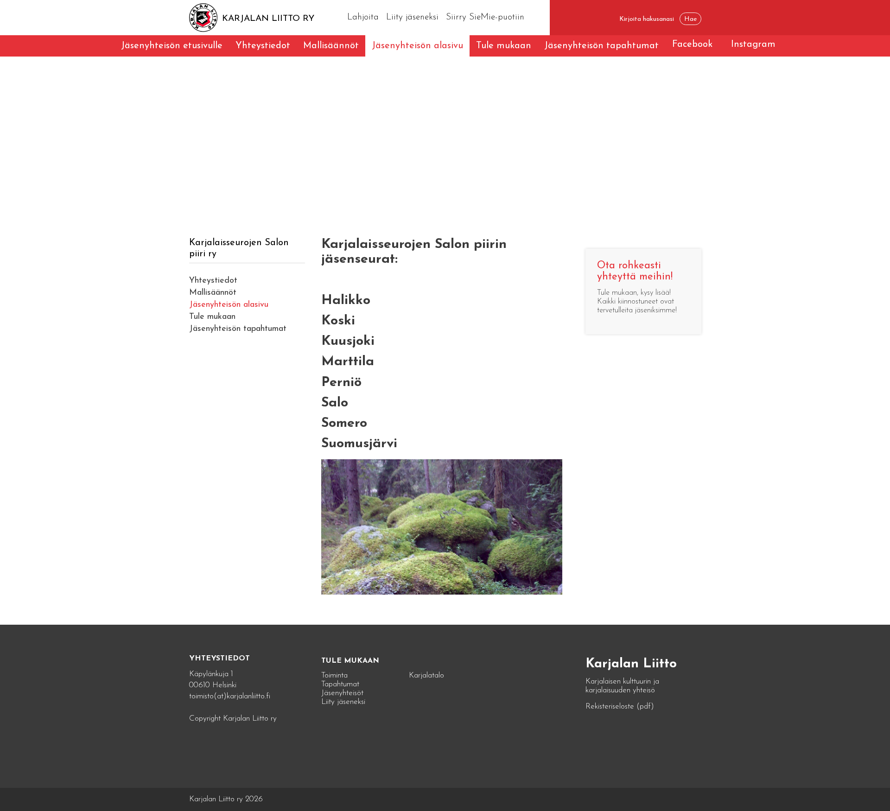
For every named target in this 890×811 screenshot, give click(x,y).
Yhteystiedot (262, 46)
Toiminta (334, 675)
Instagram (753, 44)
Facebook (692, 44)
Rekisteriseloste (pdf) (619, 706)
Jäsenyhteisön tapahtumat (601, 46)
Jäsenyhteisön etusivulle (171, 46)
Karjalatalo (426, 675)
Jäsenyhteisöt (342, 693)
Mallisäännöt (331, 46)
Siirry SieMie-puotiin (485, 17)
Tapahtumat (340, 684)
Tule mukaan (503, 46)
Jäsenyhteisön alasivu (417, 46)
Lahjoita (363, 17)
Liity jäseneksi (412, 17)
